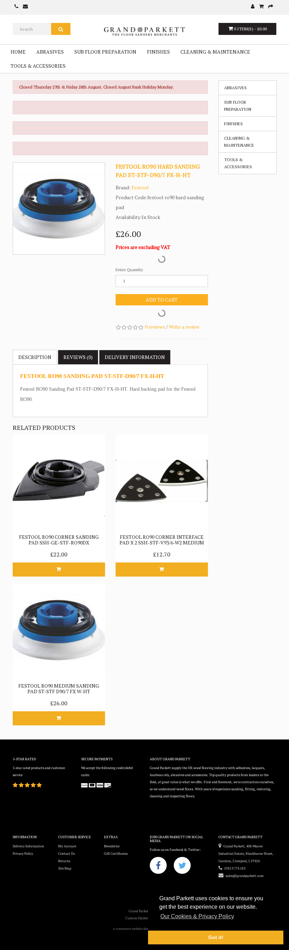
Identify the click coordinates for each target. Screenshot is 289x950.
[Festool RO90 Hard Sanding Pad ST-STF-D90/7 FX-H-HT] (59, 208)
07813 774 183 (233, 868)
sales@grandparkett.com (243, 875)
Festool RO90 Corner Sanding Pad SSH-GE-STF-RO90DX (59, 540)
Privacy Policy (23, 853)
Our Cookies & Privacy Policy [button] (197, 916)
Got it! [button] (215, 937)
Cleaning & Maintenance (215, 51)
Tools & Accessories (38, 65)
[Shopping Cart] (261, 7)
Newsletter (112, 846)
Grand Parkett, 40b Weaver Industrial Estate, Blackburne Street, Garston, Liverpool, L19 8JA (246, 853)
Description (34, 357)
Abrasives (50, 51)
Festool (140, 187)
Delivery (135, 357)
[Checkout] (270, 7)
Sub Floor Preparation (105, 51)
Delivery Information (28, 846)
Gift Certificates (116, 853)
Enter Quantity (129, 269)
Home (18, 51)
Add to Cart (162, 299)
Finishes (158, 51)
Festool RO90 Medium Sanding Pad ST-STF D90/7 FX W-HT (58, 688)
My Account (67, 846)
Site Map (64, 868)
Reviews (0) (78, 357)
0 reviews (155, 326)
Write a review (184, 326)
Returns (64, 861)
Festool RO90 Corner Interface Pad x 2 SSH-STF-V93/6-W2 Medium (161, 540)
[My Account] (252, 7)
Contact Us (66, 853)
